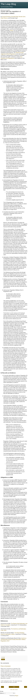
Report (11, 30)
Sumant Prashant (6, 16)
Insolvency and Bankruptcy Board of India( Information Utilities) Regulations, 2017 (13, 640)
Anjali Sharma (4, 18)
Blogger (16, 695)
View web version (14, 689)
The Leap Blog (8, 4)
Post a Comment (5, 666)
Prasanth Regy (14, 16)
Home (14, 686)
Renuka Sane (22, 16)
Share (3, 659)
